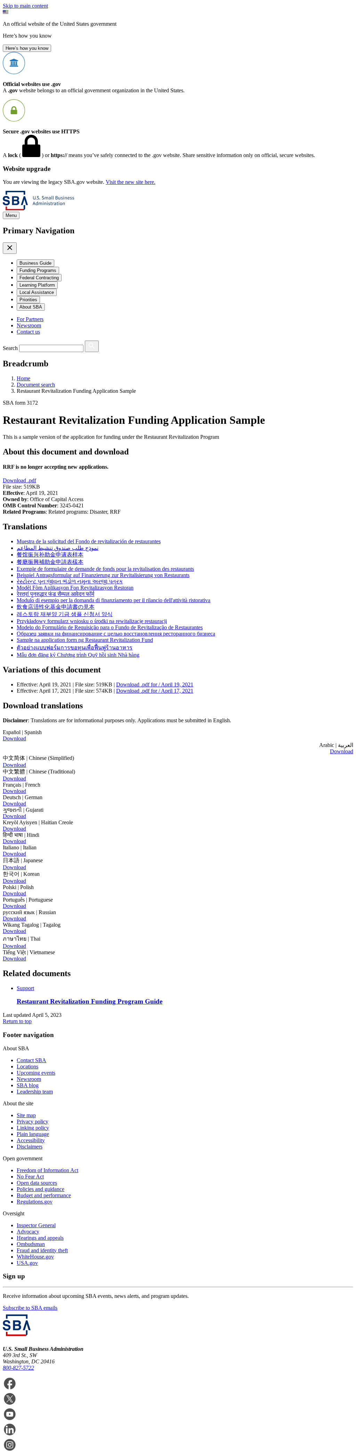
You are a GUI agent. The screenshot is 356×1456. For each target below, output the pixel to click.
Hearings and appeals (40, 1238)
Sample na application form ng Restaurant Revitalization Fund (85, 640)
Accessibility (31, 1140)
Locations (27, 1066)
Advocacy (28, 1232)
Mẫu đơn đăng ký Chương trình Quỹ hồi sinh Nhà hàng (78, 655)
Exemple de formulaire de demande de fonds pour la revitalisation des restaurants (105, 569)
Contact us (28, 332)
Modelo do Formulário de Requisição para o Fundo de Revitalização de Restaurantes (110, 627)
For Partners (30, 319)
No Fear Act (30, 1176)
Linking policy (33, 1128)
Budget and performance (44, 1195)
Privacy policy (32, 1121)
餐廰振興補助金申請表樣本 (50, 562)
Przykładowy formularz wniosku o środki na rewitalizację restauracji (92, 621)
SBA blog (28, 1085)
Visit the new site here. (130, 182)
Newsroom (29, 325)
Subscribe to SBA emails (30, 1308)
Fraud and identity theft (42, 1250)
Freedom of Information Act (47, 1170)
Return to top (17, 1021)
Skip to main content (25, 6)
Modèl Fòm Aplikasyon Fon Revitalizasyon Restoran (75, 588)
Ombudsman (31, 1244)
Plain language (33, 1134)
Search (10, 348)
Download (19, 480)
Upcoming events (36, 1073)
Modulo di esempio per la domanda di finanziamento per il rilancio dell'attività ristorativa (113, 600)
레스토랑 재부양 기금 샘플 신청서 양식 (65, 614)
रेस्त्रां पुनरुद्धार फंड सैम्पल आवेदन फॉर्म (55, 594)
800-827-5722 (18, 1368)
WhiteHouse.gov (35, 1257)
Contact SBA (31, 1060)
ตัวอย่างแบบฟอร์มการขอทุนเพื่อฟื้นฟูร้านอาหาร (74, 648)
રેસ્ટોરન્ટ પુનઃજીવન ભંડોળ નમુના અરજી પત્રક (70, 581)
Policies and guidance (40, 1189)
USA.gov (27, 1263)
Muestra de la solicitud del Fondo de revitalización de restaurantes (89, 541)
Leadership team (35, 1092)
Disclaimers (29, 1147)
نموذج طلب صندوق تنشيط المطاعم (57, 548)
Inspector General (36, 1225)
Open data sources (37, 1183)
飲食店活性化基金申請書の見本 (56, 607)
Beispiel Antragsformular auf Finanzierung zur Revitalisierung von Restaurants (103, 575)
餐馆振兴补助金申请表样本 (50, 555)
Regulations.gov (34, 1202)
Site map (26, 1115)
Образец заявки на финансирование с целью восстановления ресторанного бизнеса (116, 634)
